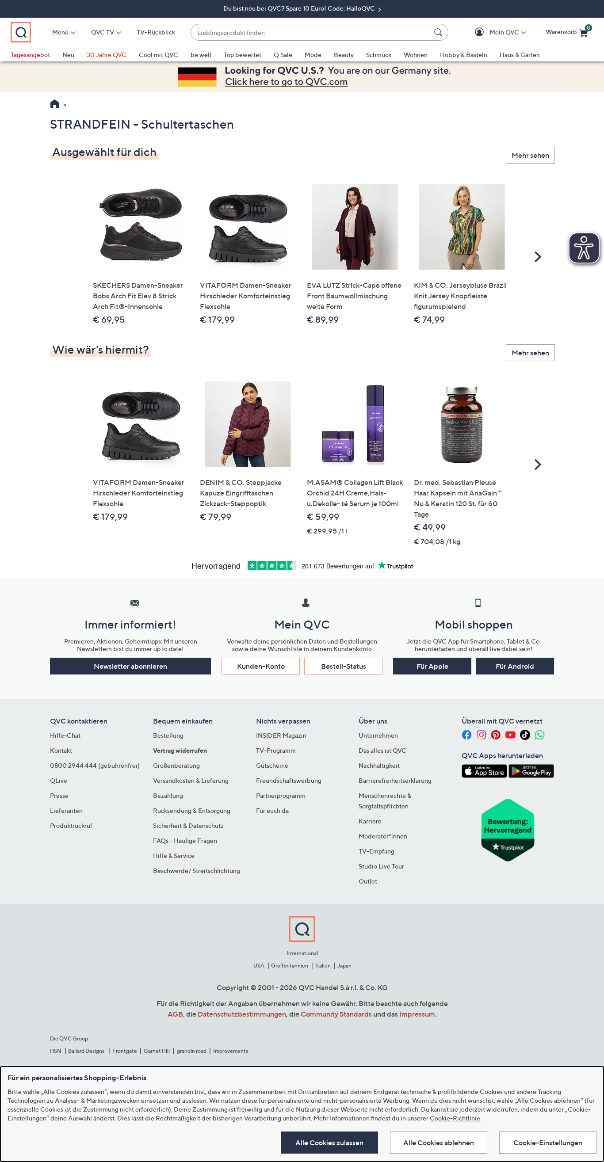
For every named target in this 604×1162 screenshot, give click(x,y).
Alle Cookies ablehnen (438, 1142)
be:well (201, 54)
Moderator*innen (383, 836)
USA (258, 965)
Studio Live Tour (381, 866)
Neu (68, 54)
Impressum (417, 1014)
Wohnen (416, 54)
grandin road (191, 1051)
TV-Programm (276, 750)
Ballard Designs (86, 1051)
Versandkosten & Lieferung (191, 780)
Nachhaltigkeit (379, 765)
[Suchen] (439, 32)
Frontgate (124, 1051)
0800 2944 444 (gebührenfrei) (95, 765)
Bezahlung (168, 795)
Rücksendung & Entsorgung (191, 810)
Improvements (230, 1051)
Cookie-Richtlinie (455, 1118)
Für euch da (272, 810)
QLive (58, 780)
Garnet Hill (157, 1051)
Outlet (368, 881)
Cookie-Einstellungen (547, 1142)
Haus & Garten (520, 54)
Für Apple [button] (432, 666)
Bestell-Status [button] (343, 666)
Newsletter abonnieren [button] (130, 666)
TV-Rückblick (156, 32)
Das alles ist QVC (382, 750)
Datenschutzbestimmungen (242, 1014)
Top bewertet (242, 54)
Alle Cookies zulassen (329, 1142)
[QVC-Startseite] (54, 104)
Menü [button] (60, 32)
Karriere (370, 821)
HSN (55, 1051)
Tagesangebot (30, 54)
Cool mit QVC (158, 54)
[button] (491, 32)
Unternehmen (378, 735)
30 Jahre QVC (106, 54)
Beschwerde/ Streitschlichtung (196, 870)
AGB (175, 1014)
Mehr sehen (530, 155)
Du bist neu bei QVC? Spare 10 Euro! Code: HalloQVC (299, 8)
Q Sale (283, 54)
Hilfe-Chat (65, 735)
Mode (313, 54)
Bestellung (168, 735)
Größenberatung (176, 765)
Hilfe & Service (174, 855)
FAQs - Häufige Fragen (185, 840)
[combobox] (310, 32)
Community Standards (336, 1014)
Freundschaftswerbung (288, 780)
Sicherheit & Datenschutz (188, 825)
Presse (59, 795)
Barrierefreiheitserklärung (395, 780)
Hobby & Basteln (463, 54)
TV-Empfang (376, 851)
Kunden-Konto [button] (261, 666)
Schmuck (378, 54)
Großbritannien (289, 965)
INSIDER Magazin (281, 735)
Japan (344, 965)
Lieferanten (66, 810)
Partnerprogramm (281, 795)
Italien (323, 965)
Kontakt (61, 750)
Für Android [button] (515, 666)
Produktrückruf (71, 825)
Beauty (344, 54)
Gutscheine (272, 765)
